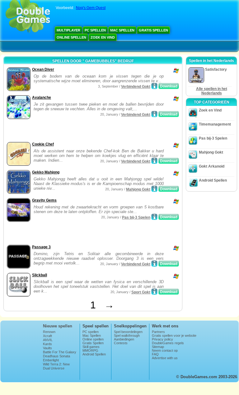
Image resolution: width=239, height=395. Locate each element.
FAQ (155, 354)
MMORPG (90, 350)
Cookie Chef (43, 144)
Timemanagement (215, 124)
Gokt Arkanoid (211, 166)
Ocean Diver (43, 69)
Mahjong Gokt (138, 189)
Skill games (91, 347)
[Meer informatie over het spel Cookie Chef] (154, 161)
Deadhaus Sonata (56, 356)
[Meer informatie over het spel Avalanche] (154, 114)
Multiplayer (68, 30)
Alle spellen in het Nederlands (211, 91)
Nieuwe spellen (57, 326)
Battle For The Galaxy (59, 352)
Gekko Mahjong (45, 172)
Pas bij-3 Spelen (136, 217)
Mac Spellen (122, 30)
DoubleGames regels (168, 343)
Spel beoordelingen (128, 332)
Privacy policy (162, 339)
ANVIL (48, 340)
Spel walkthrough (127, 335)
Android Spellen (213, 180)
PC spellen (95, 30)
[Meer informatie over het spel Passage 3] (154, 263)
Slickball (39, 275)
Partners (158, 332)
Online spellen (71, 37)
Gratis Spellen (153, 30)
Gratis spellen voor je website (174, 335)
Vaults (47, 348)
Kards (47, 344)
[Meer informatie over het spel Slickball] (154, 291)
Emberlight (51, 360)
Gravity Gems (44, 200)
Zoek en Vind (103, 37)
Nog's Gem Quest (90, 8)
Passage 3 (41, 247)
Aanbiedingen (124, 339)
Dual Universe (53, 368)
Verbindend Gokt (135, 86)
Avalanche (41, 97)
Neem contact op (165, 350)
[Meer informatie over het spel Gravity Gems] (154, 217)
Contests (121, 343)
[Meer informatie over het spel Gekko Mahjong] (154, 189)
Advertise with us (165, 358)
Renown (49, 332)
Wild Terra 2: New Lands (56, 366)
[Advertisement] (78, 131)
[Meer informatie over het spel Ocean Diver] (154, 86)
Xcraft (47, 336)
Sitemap (158, 347)
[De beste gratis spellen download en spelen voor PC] (28, 17)
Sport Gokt (140, 292)
